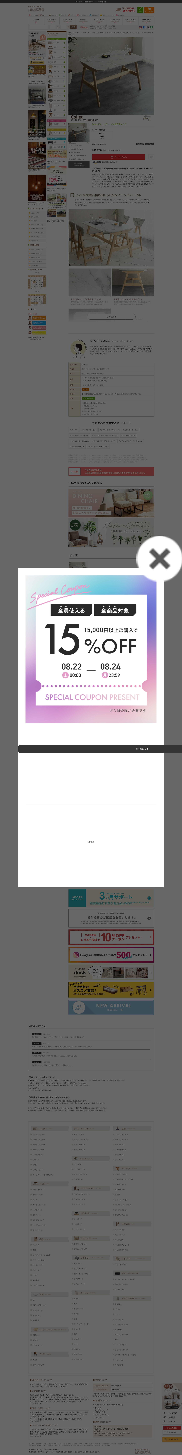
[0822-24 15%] (91, 649)
